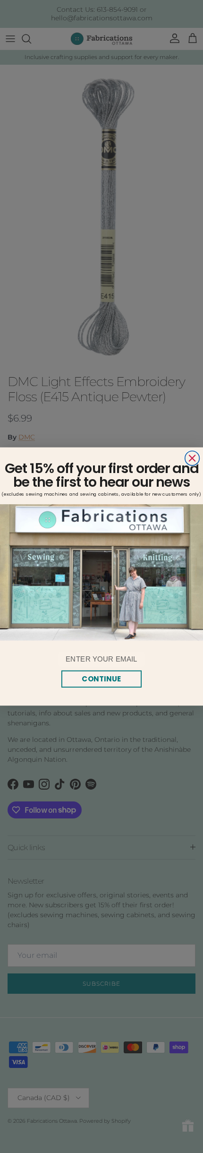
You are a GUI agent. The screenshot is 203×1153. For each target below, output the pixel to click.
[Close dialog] (192, 458)
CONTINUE (101, 678)
